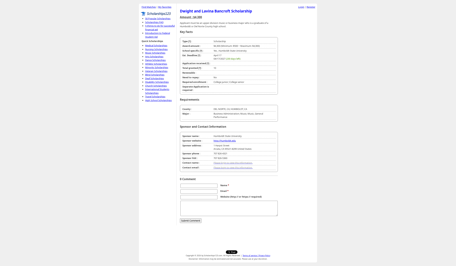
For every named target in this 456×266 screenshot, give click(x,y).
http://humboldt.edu (225, 140)
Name (224, 185)
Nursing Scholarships (156, 49)
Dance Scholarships (155, 60)
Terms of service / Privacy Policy (256, 255)
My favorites (164, 7)
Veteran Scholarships (156, 71)
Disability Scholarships (157, 82)
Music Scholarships (155, 52)
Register (311, 7)
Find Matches (149, 7)
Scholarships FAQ (154, 22)
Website (225, 196)
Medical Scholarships (156, 45)
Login (301, 7)
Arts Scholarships (154, 56)
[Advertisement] (298, 63)
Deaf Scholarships (154, 78)
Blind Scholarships (154, 74)
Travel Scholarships (155, 96)
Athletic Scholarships (156, 63)
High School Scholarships (158, 100)
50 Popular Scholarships (157, 18)
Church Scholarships (156, 85)
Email (224, 191)
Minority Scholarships (156, 67)
